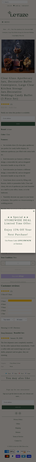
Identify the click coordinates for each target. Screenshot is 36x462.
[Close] (32, 212)
